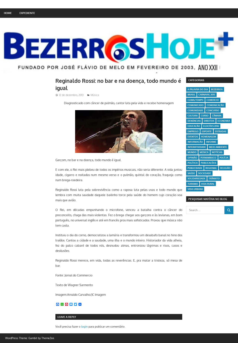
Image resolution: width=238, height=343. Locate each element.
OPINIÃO (192, 157)
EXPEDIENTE (27, 13)
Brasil (191, 94)
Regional (211, 168)
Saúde (191, 173)
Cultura (193, 115)
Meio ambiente (218, 147)
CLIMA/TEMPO (195, 100)
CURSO (205, 115)
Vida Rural (207, 183)
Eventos (193, 136)
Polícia (224, 157)
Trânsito (214, 178)
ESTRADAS (220, 131)
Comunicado (196, 105)
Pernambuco (208, 157)
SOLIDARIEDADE (196, 178)
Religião (225, 168)
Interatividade (197, 147)
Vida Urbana (195, 189)
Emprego (193, 131)
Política (193, 162)
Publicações (208, 162)
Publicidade (195, 168)
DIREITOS (209, 120)
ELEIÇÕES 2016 (211, 126)
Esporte (207, 131)
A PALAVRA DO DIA (198, 89)
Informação (195, 141)
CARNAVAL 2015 (206, 94)
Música (95, 95)
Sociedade (204, 173)
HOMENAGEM (208, 136)
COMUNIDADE (195, 110)
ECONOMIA (224, 120)
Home (8, 13)
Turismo (193, 183)
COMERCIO (213, 100)
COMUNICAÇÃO (215, 105)
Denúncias (194, 120)
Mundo (192, 152)
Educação (194, 126)
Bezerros (217, 89)
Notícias (217, 152)
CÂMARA (216, 115)
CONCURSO (212, 110)
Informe (211, 141)
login (84, 326)
